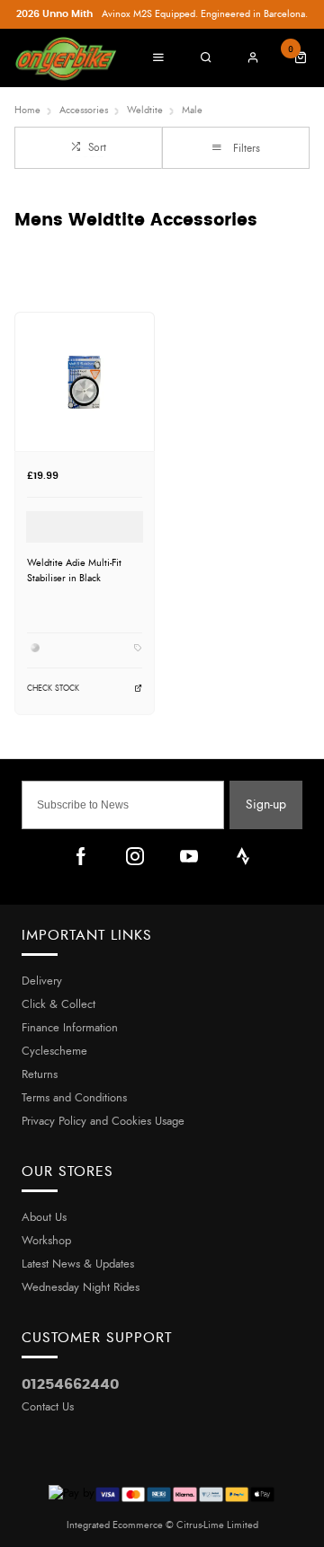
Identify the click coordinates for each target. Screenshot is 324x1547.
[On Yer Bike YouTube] (189, 856)
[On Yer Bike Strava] (243, 856)
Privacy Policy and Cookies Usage (103, 1121)
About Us (44, 1218)
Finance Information (70, 1028)
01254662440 (70, 1384)
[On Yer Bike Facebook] (81, 856)
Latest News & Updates (78, 1264)
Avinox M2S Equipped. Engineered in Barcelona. (162, 14)
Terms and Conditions (74, 1098)
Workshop (46, 1241)
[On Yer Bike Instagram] (135, 856)
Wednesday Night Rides (81, 1288)
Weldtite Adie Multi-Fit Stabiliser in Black (74, 570)
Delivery (42, 981)
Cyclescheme (54, 1051)
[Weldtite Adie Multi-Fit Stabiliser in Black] (84, 381)
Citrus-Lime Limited (217, 1525)
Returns (40, 1075)
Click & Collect (58, 1005)
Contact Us (48, 1407)
